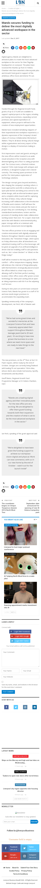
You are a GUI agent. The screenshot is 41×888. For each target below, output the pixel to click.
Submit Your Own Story (29, 868)
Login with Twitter (22, 641)
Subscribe (34, 822)
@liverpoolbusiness (25, 830)
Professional (20, 785)
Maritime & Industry (20, 756)
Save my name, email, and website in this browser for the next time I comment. (20, 686)
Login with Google (22, 636)
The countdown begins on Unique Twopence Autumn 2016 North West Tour (9, 508)
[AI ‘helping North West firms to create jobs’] (20, 563)
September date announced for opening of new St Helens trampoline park (31, 508)
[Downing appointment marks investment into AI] (20, 592)
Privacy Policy (26, 871)
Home (8, 868)
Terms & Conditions (20, 874)
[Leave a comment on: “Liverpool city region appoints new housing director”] (25, 795)
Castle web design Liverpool (26, 883)
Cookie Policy (14, 871)
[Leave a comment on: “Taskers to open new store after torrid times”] (25, 779)
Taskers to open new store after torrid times (20, 776)
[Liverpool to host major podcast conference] (20, 534)
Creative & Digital (9, 18)
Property (8, 583)
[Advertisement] (20, 730)
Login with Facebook (22, 631)
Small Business (10, 554)
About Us (15, 868)
